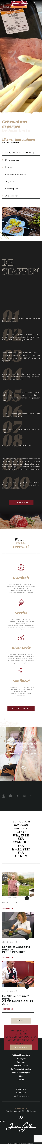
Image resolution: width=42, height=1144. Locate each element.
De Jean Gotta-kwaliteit (21, 1069)
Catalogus (21, 1047)
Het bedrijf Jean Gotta (21, 1055)
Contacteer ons (21, 708)
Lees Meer (21, 1021)
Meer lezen (7, 908)
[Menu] (5, 4)
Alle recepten (21, 502)
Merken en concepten (21, 1073)
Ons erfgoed (21, 1058)
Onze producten (21, 1065)
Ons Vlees (21, 1062)
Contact (21, 1080)
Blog (21, 1076)
